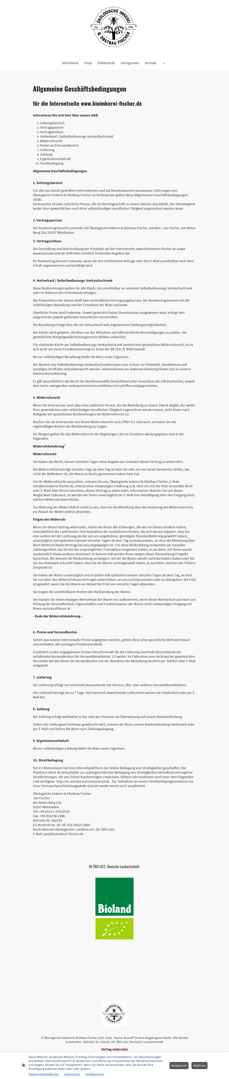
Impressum (72, 1074)
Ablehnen (199, 1066)
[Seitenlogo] (114, 28)
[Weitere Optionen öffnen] (163, 63)
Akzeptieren (179, 1066)
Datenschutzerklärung (44, 1074)
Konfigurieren (95, 1074)
